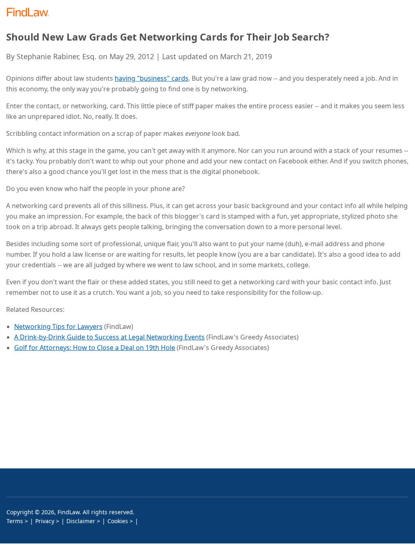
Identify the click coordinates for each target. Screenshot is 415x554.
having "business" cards (151, 78)
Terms (14, 521)
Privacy (44, 521)
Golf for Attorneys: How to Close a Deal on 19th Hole (94, 347)
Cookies (117, 521)
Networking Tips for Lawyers (58, 326)
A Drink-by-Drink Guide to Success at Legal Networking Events (109, 337)
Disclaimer (80, 521)
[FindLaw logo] (30, 12)
